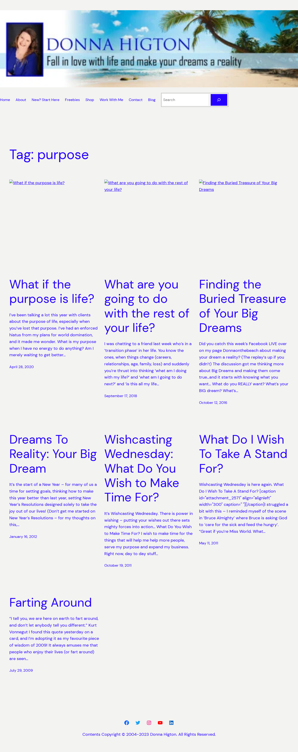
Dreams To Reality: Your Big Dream (53, 454)
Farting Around (50, 602)
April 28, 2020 (21, 366)
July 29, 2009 (21, 670)
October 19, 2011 (118, 565)
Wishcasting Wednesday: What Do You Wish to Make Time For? (141, 468)
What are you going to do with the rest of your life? (147, 306)
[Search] (219, 99)
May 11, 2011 (208, 543)
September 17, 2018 (120, 395)
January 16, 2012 (23, 536)
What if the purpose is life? (51, 291)
